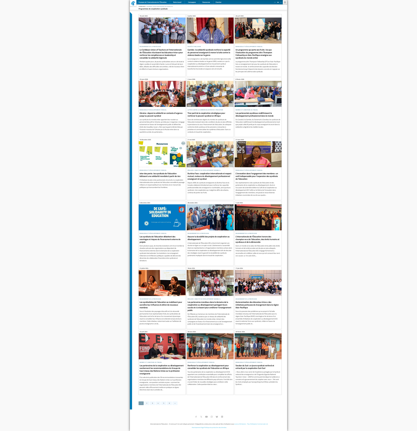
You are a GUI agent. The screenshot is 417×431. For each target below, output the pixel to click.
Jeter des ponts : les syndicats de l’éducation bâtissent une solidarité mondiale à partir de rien (162, 164)
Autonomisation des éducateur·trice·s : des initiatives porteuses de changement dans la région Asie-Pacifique (258, 296)
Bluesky (217, 416)
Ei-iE (133, 4)
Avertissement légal (198, 427)
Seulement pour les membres (285, 2)
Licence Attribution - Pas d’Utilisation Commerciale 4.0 (251, 424)
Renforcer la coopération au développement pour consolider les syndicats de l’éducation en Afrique (210, 358)
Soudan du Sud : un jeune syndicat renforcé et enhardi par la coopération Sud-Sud (258, 358)
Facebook (196, 416)
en (275, 2)
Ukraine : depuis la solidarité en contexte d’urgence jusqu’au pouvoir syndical (162, 106)
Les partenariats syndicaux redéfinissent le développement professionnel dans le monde (258, 103)
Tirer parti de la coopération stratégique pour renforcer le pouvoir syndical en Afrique (210, 106)
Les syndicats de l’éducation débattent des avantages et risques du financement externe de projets (162, 232)
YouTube (206, 416)
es (281, 2)
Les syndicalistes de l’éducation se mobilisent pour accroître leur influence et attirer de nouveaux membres (162, 296)
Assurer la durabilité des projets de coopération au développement (210, 229)
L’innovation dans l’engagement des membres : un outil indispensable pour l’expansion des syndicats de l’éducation (258, 167)
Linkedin (222, 416)
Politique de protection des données (215, 427)
